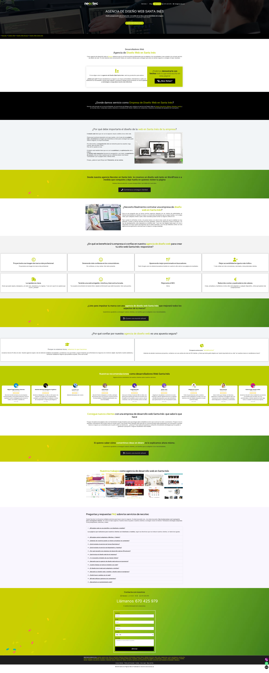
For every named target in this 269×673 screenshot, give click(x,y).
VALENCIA (115, 657)
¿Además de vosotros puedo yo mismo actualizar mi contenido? (109, 540)
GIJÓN (107, 658)
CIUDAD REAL (158, 658)
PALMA (85, 660)
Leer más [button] (16, 401)
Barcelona (163, 106)
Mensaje (117, 638)
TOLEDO (165, 658)
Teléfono (117, 625)
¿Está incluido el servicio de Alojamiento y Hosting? (106, 547)
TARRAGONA (164, 657)
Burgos (110, 56)
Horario (117, 632)
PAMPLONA (128, 658)
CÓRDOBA (108, 660)
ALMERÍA (173, 658)
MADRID (99, 657)
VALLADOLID (96, 660)
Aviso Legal (143, 663)
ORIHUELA (176, 660)
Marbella (174, 106)
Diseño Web (11, 35)
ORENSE (146, 657)
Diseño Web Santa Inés (36, 35)
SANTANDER (96, 658)
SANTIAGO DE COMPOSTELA (139, 660)
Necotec (4, 35)
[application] (147, 3)
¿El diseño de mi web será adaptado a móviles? (104, 568)
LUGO (169, 657)
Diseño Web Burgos (22, 35)
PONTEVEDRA (131, 657)
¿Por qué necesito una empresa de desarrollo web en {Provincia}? (110, 551)
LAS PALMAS (146, 658)
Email (116, 619)
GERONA (122, 658)
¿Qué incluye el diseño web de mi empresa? (103, 554)
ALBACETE (111, 658)
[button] (134, 528)
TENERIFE (90, 660)
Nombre (117, 613)
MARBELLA (152, 658)
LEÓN (158, 657)
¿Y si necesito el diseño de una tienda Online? (104, 558)
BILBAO (114, 660)
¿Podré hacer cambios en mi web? (100, 575)
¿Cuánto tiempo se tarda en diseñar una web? (104, 565)
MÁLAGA (121, 657)
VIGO (177, 658)
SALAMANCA (174, 657)
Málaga (169, 106)
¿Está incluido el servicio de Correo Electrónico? (105, 544)
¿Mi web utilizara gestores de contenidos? (103, 578)
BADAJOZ (117, 658)
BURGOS (90, 658)
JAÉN (155, 657)
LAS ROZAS (155, 660)
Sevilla (179, 106)
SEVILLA (111, 657)
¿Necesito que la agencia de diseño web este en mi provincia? (109, 561)
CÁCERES (150, 660)
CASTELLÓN (181, 657)
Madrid (157, 106)
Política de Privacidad (129, 663)
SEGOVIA (151, 657)
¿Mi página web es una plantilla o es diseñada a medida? (107, 528)
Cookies (137, 663)
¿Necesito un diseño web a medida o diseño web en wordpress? (109, 571)
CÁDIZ (169, 658)
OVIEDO (140, 658)
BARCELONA (105, 657)
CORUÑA (181, 658)
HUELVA (86, 658)
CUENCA (138, 657)
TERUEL (124, 660)
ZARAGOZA (119, 660)
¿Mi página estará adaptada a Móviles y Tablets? (105, 537)
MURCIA (126, 657)
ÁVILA (142, 657)
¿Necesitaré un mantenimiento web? (101, 582)
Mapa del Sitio (150, 663)
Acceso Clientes (119, 663)
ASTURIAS (102, 658)
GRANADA (102, 660)
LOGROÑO (134, 658)
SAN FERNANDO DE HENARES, (166, 660)
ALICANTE (129, 660)
